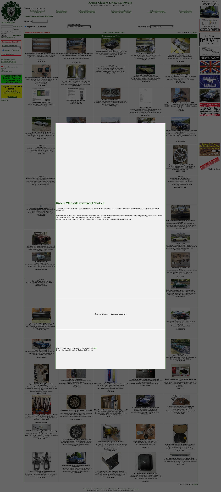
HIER (95, 348)
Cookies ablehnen (101, 314)
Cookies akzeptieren (118, 314)
